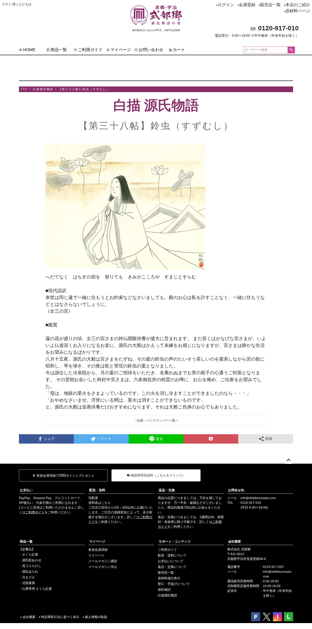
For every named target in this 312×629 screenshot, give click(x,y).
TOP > (26, 89)
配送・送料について (172, 555)
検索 (291, 50)
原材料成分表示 (169, 578)
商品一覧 (58, 49)
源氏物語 (164, 589)
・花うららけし (30, 566)
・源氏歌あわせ (30, 560)
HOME (29, 49)
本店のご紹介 (298, 5)
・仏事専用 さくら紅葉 (35, 588)
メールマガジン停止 (102, 567)
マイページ (120, 49)
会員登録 (247, 5)
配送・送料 (97, 490)
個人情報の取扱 (96, 617)
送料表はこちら (99, 502)
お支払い (26, 490)
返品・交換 (167, 490)
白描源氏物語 (167, 595)
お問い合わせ (151, 49)
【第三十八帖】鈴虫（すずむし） (84, 89)
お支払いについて (170, 561)
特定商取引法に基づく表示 (60, 617)
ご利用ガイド (90, 49)
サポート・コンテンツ (175, 541)
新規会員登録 (98, 549)
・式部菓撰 (27, 583)
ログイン (226, 5)
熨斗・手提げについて (174, 584)
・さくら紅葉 (28, 554)
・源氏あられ (28, 571)
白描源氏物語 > (45, 89)
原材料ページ (298, 11)
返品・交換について (172, 567)
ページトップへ (288, 460)
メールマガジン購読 (102, 561)
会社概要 (234, 541)
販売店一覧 (270, 5)
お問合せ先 (236, 490)
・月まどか (27, 577)
